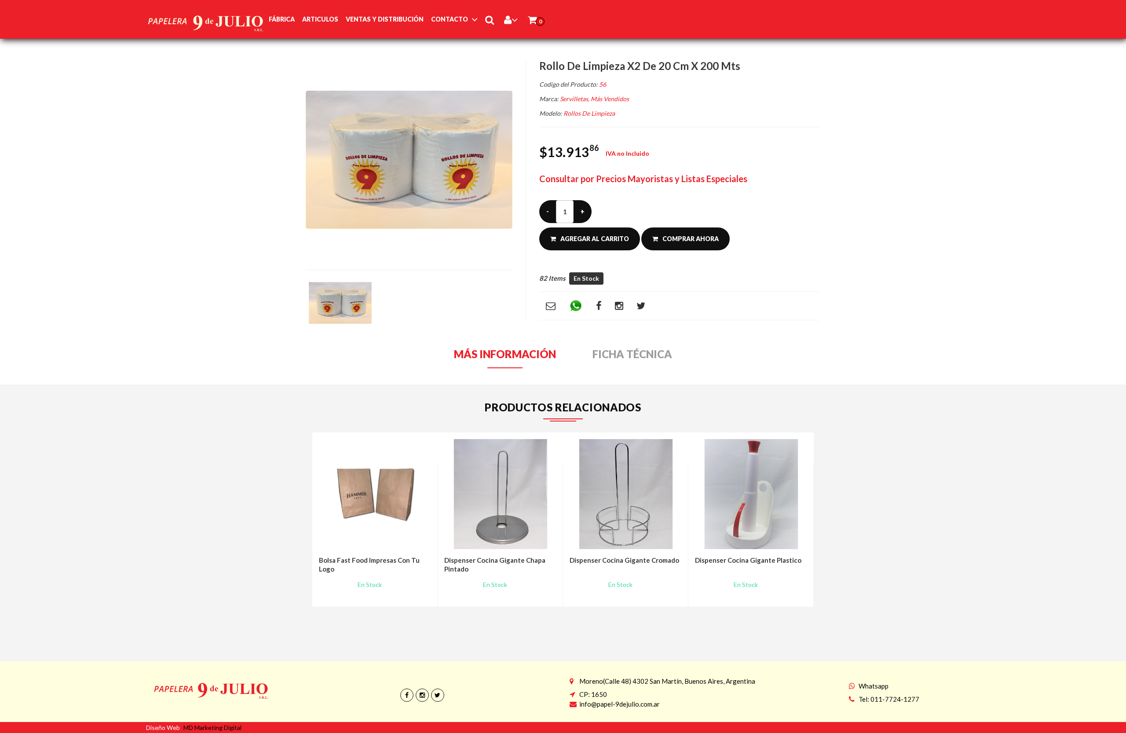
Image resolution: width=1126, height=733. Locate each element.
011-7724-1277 (894, 699)
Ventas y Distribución (385, 19)
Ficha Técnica (632, 354)
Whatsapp (873, 686)
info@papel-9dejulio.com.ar (619, 704)
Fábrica (282, 19)
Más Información (505, 354)
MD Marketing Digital (212, 727)
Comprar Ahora (690, 238)
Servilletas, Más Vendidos (594, 99)
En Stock (586, 278)
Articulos (320, 19)
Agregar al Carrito (594, 238)
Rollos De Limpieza (589, 113)
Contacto (449, 19)
